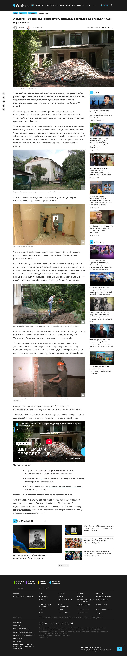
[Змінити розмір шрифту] (112, 28)
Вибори (80, 596)
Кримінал (81, 593)
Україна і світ (70, 5)
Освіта (60, 596)
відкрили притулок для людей (51, 470)
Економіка (43, 596)
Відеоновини (82, 613)
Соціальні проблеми (44, 13)
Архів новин (18, 625)
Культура (80, 5)
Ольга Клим (21, 28)
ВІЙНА (15, 13)
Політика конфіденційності (24, 635)
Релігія (60, 610)
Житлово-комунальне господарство (86, 600)
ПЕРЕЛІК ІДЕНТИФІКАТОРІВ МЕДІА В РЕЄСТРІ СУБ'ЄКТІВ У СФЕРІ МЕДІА (23, 646)
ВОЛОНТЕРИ (23, 13)
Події (41, 593)
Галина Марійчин (36, 28)
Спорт (88, 5)
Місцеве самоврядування (65, 605)
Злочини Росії (82, 610)
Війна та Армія (63, 613)
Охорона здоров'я (65, 600)
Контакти (17, 622)
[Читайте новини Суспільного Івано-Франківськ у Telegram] (62, 623)
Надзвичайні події (103, 596)
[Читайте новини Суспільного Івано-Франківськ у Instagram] (46, 623)
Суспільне (64, 633)
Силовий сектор (83, 605)
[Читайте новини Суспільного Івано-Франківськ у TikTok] (72, 623)
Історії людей (101, 605)
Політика (42, 610)
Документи (17, 638)
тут (15, 513)
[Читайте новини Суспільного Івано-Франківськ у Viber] (56, 623)
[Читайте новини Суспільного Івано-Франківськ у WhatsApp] (67, 623)
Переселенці (32, 13)
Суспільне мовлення (21, 629)
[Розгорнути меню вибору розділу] (32, 5)
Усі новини (39, 5)
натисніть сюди (65, 635)
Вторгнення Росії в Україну (55, 5)
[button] (3, 93)
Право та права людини (45, 605)
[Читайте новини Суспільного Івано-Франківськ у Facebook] (41, 623)
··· (94, 5)
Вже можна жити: (33, 478)
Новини (16, 593)
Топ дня (99, 613)
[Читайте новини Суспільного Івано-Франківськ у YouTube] (51, 623)
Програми (17, 642)
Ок (119, 649)
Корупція (61, 593)
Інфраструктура (102, 600)
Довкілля (42, 600)
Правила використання (22, 632)
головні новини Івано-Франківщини (54, 494)
